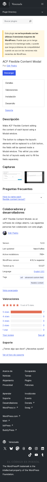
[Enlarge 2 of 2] (41, 174)
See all (41, 335)
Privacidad (8, 385)
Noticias (6, 375)
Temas (28, 375)
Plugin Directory (9, 12)
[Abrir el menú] (43, 4)
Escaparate (30, 371)
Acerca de (7, 371)
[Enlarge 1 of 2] (19, 174)
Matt (6, 420)
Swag (29, 407)
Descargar (9, 73)
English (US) (39, 271)
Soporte (9, 110)
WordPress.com (11, 416)
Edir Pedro (12, 65)
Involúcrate (30, 393)
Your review (8, 335)
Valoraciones (11, 90)
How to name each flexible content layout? (14, 198)
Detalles (9, 83)
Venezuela (14, 442)
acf (21, 277)
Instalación (10, 96)
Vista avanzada (10, 290)
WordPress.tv (10, 407)
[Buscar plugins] (30, 21)
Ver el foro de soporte (13, 354)
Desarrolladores (10, 403)
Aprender (7, 393)
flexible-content (37, 283)
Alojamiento (8, 380)
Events (28, 398)
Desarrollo (10, 103)
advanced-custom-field (34, 277)
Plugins (28, 380)
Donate (30, 403)
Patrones (29, 385)
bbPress (8, 425)
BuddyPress (10, 430)
